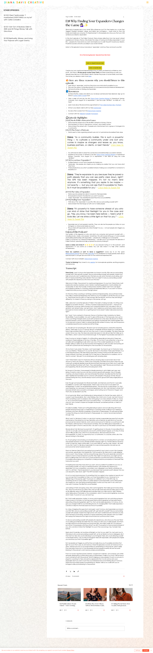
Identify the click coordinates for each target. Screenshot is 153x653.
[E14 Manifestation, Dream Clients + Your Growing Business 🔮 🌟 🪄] (69, 594)
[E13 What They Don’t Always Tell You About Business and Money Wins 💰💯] (95, 594)
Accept (146, 650)
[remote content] (95, 55)
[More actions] (124, 17)
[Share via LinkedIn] (74, 571)
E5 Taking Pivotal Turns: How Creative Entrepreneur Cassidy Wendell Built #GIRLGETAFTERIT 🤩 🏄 (120, 604)
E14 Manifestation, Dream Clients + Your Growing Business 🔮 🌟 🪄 (68, 604)
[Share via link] (78, 571)
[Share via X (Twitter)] (70, 571)
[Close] (151, 650)
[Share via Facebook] (66, 571)
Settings (138, 650)
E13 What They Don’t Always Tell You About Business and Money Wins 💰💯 (94, 604)
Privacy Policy (70, 650)
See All (131, 585)
